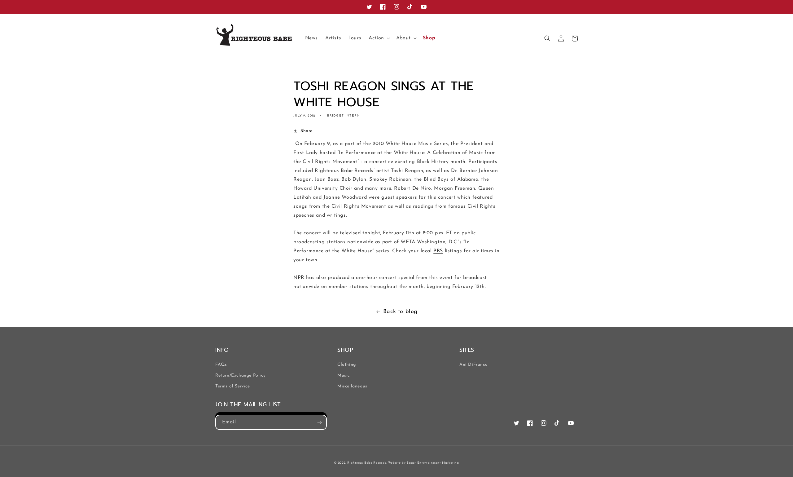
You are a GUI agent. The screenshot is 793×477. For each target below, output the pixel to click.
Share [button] (306, 131)
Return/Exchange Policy (240, 375)
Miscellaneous (352, 386)
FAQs (221, 364)
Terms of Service (232, 386)
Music (343, 375)
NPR (298, 277)
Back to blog (400, 312)
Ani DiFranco (473, 364)
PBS (438, 251)
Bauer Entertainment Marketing (433, 463)
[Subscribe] (319, 422)
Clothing (346, 364)
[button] (378, 38)
